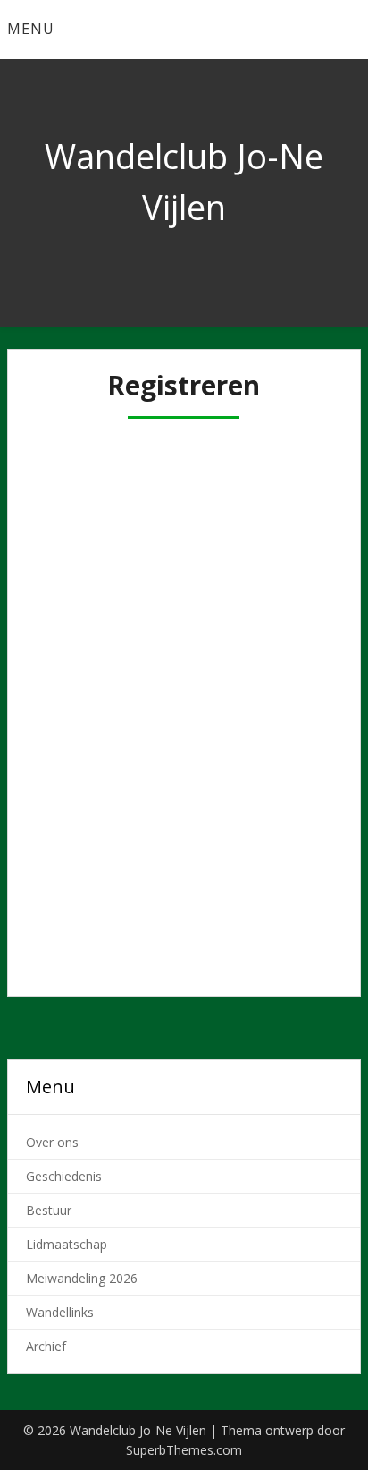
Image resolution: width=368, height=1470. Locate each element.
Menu (30, 28)
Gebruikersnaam (88, 446)
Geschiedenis (64, 1176)
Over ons (52, 1142)
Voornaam (69, 522)
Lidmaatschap (66, 1244)
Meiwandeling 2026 (82, 1278)
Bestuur (48, 1210)
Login (261, 930)
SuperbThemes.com (184, 1449)
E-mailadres (73, 675)
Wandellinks (60, 1312)
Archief (46, 1346)
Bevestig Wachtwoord (107, 828)
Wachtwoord (77, 752)
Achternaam (75, 599)
